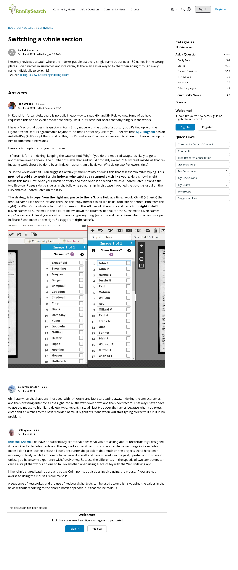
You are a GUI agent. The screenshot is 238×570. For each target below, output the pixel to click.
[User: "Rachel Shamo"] (12, 52)
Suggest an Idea (187, 198)
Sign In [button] (74, 528)
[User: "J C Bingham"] (12, 432)
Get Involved (204, 77)
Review (32, 75)
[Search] (183, 9)
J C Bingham (25, 430)
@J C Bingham (145, 132)
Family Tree (204, 60)
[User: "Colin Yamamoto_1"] (12, 389)
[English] (27, 9)
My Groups (184, 191)
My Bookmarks (202, 171)
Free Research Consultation (194, 158)
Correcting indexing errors (53, 75)
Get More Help (187, 164)
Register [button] (97, 528)
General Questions (204, 71)
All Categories (184, 47)
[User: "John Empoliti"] (12, 105)
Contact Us (184, 151)
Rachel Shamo (26, 50)
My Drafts (202, 185)
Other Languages (204, 88)
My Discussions (187, 178)
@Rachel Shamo (19, 442)
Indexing (22, 75)
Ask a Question (203, 54)
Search (204, 65)
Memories (204, 82)
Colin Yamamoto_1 (29, 387)
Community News (203, 95)
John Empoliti (25, 103)
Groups (181, 102)
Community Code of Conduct (195, 144)
